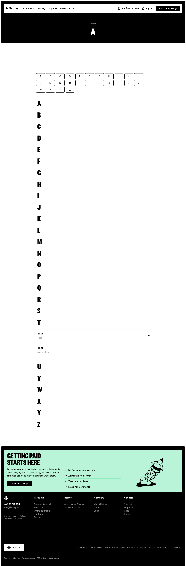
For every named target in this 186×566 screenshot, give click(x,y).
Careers (98, 507)
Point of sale (40, 507)
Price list (128, 510)
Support (128, 504)
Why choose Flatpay (74, 504)
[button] (28, 8)
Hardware (38, 514)
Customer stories (72, 507)
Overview (7, 558)
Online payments (42, 510)
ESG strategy (83, 547)
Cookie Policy (175, 547)
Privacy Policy (162, 547)
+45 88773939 (12, 504)
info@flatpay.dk (11, 507)
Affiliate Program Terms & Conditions (104, 547)
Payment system (28, 558)
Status (127, 514)
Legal (96, 510)
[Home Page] (12, 8)
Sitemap (16, 558)
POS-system (41, 558)
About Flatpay (100, 504)
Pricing (37, 517)
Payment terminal (42, 504)
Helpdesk (128, 507)
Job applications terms (129, 547)
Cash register (53, 558)
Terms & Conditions (147, 547)
